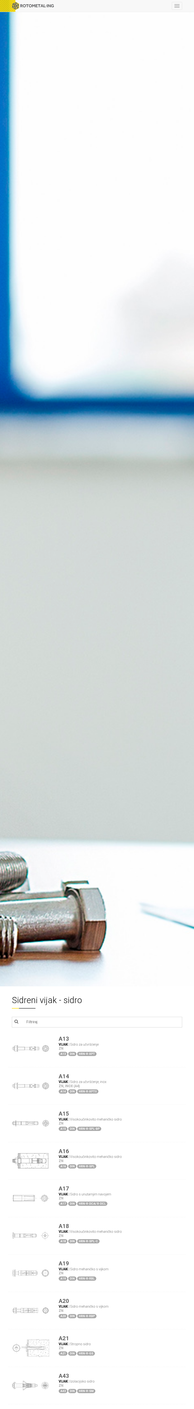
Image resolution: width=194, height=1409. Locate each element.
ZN (61, 1048)
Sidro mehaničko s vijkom (89, 1269)
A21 (64, 1338)
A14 (64, 1076)
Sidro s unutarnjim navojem (90, 1194)
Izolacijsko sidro (82, 1381)
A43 (64, 1376)
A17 (64, 1188)
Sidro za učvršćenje (84, 1044)
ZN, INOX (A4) (69, 1086)
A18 (64, 1226)
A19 (64, 1263)
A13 (64, 1038)
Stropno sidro (80, 1344)
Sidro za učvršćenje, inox (88, 1082)
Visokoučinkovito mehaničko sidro (96, 1119)
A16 (64, 1151)
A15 (64, 1113)
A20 (64, 1301)
